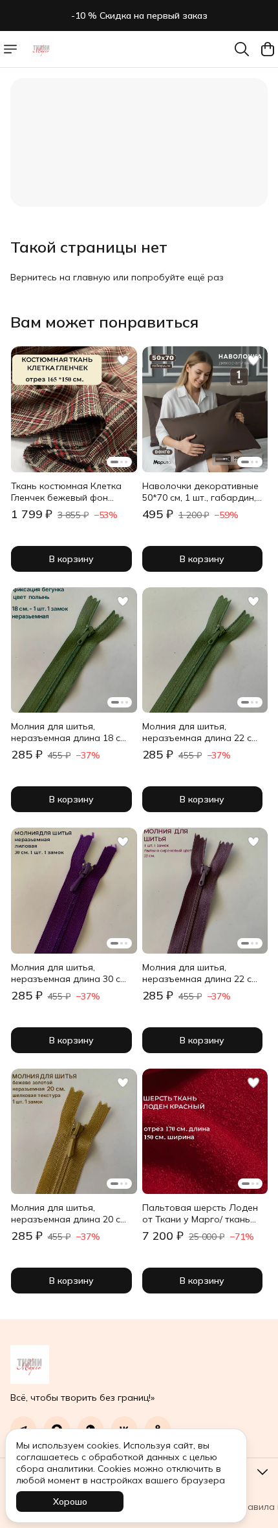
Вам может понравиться (104, 322)
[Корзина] (267, 49)
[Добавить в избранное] (123, 360)
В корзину (71, 559)
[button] (74, 409)
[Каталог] (10, 49)
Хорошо (70, 1501)
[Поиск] (242, 49)
